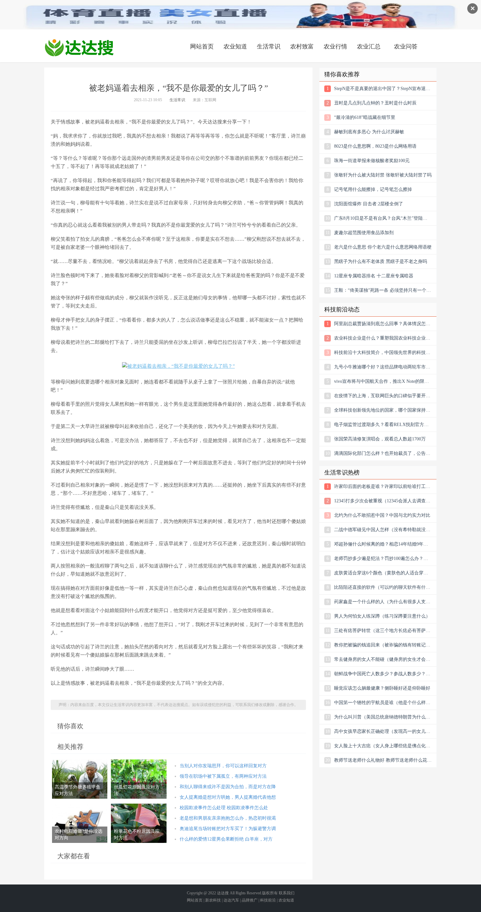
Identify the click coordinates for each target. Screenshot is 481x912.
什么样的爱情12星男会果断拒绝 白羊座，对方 (226, 839)
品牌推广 (250, 900)
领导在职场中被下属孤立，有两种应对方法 (223, 776)
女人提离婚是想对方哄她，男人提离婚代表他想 (228, 797)
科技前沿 (268, 900)
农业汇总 (369, 46)
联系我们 (286, 893)
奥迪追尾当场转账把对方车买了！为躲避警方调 (228, 828)
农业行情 (335, 46)
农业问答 (406, 46)
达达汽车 (231, 900)
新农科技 (213, 900)
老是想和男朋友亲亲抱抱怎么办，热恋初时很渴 (228, 818)
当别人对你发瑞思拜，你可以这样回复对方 (223, 765)
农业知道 (235, 46)
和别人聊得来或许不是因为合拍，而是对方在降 (228, 786)
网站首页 (202, 46)
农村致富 (302, 46)
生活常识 (268, 46)
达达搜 (223, 893)
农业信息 (79, 47)
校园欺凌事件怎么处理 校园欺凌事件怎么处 (224, 807)
